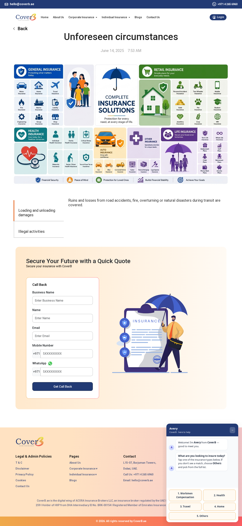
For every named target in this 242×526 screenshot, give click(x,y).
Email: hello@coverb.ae (138, 480)
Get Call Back (63, 386)
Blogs (138, 17)
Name (36, 310)
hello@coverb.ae (22, 4)
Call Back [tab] (39, 285)
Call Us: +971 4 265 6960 (138, 474)
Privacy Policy (24, 474)
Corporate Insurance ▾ (83, 468)
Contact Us (153, 17)
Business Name (43, 292)
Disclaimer (22, 468)
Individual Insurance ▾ (83, 474)
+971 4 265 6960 (227, 4)
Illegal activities (31, 231)
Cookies (21, 480)
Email (36, 328)
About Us (58, 17)
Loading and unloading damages (36, 212)
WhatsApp (39, 363)
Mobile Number (43, 345)
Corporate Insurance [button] (81, 17)
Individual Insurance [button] (114, 17)
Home (44, 17)
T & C (19, 462)
